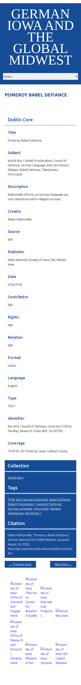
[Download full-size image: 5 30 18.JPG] (40, 107)
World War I (16, 477)
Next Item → (63, 564)
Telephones (16, 513)
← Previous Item (20, 564)
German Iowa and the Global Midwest (40, 37)
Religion (55, 508)
